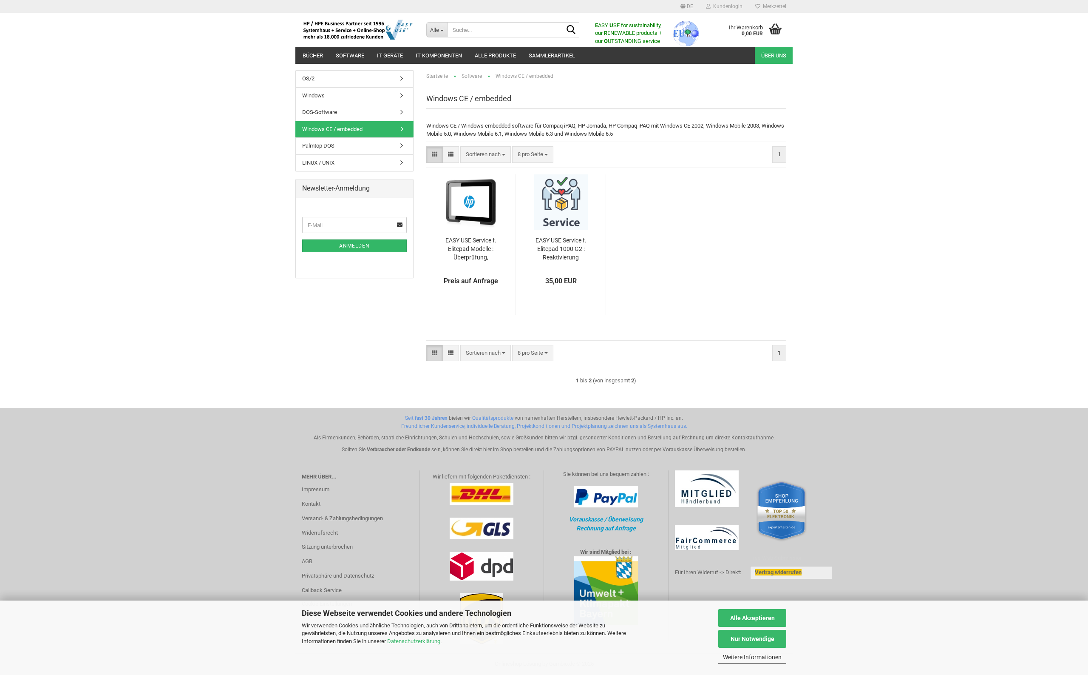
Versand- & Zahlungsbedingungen (342, 518)
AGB (307, 561)
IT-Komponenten (439, 55)
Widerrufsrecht (320, 533)
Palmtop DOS (318, 145)
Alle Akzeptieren (752, 618)
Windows (313, 95)
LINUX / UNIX (318, 162)
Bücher (313, 55)
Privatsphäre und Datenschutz (338, 575)
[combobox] (485, 154)
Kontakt (311, 504)
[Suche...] (571, 30)
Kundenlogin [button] (726, 6)
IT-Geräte (390, 55)
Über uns (773, 55)
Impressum (315, 489)
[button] (687, 6)
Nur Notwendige (752, 638)
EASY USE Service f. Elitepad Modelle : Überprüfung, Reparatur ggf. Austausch (470, 249)
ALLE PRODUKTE (495, 55)
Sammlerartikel (552, 55)
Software (350, 55)
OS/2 (308, 78)
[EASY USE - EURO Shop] (358, 30)
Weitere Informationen (752, 657)
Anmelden (354, 246)
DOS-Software (319, 112)
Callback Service (322, 590)
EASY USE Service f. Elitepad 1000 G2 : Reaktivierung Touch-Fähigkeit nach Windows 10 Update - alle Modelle (561, 249)
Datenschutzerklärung (413, 641)
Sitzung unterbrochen (327, 547)
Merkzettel (773, 6)
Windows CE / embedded (332, 129)
